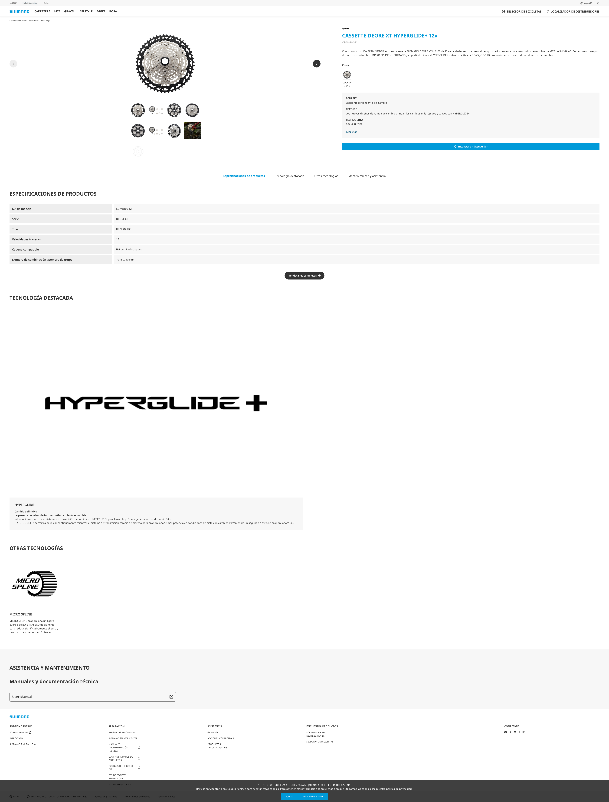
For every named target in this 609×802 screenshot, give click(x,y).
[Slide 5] (138, 130)
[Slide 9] (138, 151)
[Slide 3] (174, 110)
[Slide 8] (192, 130)
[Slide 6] (156, 130)
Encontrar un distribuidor (473, 146)
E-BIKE (100, 11)
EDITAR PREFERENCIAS (313, 796)
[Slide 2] (156, 110)
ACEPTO (289, 796)
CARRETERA (42, 11)
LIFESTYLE (86, 11)
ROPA (113, 11)
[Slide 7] (174, 130)
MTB (57, 11)
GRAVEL (69, 11)
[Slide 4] (192, 110)
